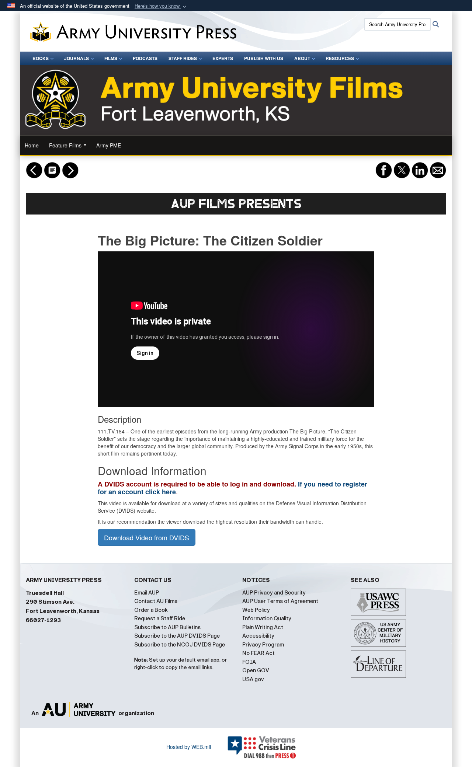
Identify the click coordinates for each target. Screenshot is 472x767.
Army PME (108, 145)
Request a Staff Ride (159, 618)
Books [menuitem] (40, 58)
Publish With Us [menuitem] (263, 58)
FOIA (249, 662)
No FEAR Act (258, 653)
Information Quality (266, 618)
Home (32, 145)
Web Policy (256, 610)
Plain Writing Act (262, 627)
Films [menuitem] (110, 58)
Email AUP (146, 592)
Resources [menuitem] (340, 58)
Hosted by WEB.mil (188, 746)
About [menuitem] (302, 58)
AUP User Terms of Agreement (280, 601)
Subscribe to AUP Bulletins (167, 627)
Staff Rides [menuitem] (183, 58)
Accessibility (258, 635)
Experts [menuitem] (222, 58)
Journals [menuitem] (76, 58)
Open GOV (255, 670)
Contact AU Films (155, 601)
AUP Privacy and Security (274, 592)
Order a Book (151, 610)
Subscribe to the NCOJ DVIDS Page (179, 644)
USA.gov (253, 679)
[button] (161, 6)
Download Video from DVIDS (146, 537)
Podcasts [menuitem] (145, 58)
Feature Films (65, 145)
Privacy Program (263, 644)
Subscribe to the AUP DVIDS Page (177, 635)
